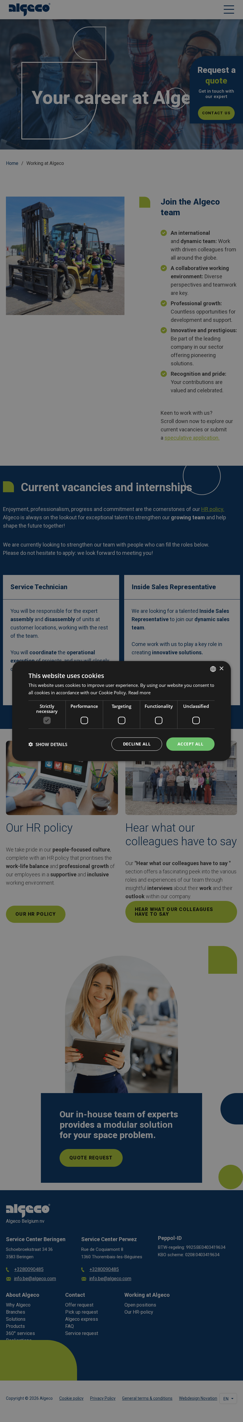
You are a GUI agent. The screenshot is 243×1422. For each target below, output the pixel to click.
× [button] (221, 668)
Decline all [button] (137, 744)
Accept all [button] (190, 744)
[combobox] (213, 669)
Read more (139, 692)
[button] (47, 744)
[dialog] (121, 711)
